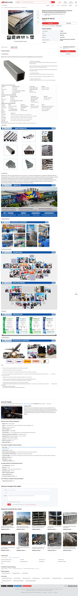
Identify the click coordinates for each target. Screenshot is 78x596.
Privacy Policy (55, 592)
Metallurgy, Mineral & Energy (8, 7)
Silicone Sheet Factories (26, 578)
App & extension (64, 5)
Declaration (50, 592)
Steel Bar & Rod (41, 561)
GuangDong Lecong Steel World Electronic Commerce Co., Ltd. (54, 13)
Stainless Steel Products (62, 561)
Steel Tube (14, 447)
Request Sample (58, 25)
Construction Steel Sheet (46, 578)
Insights (61, 589)
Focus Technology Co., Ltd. (31, 592)
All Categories (4, 5)
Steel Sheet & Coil (61, 559)
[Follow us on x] (70, 585)
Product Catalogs (16, 557)
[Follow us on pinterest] (74, 585)
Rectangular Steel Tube (16, 573)
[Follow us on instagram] (71, 585)
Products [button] (18, 2)
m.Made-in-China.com (41, 590)
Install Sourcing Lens (27, 585)
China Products (22, 589)
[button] (49, 2)
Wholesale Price (45, 589)
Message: (5, 495)
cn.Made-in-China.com (49, 590)
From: (6, 490)
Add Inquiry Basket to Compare (21, 41)
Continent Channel (51, 589)
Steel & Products (17, 7)
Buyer (53, 5)
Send (9, 504)
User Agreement (45, 592)
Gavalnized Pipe (38, 447)
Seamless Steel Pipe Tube (6, 573)
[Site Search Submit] (53, 2)
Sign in (76, 2)
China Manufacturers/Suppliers (30, 589)
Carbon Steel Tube (25, 573)
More (2, 582)
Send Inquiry (50, 23)
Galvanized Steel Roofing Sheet (18, 580)
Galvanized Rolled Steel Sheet (68, 578)
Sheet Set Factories (17, 578)
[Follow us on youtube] (73, 585)
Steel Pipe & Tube (24, 7)
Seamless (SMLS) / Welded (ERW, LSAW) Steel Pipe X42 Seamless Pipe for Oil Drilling (38, 548)
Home (2, 7)
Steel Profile (22, 559)
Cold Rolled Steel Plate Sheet (56, 578)
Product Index (57, 589)
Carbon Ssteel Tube (5, 448)
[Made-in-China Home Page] (7, 2)
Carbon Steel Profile (31, 447)
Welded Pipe (25, 447)
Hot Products (17, 589)
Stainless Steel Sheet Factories (7, 578)
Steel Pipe (10, 447)
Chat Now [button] (69, 23)
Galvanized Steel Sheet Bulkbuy (31, 580)
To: (6, 492)
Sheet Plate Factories (36, 578)
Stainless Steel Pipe (44, 447)
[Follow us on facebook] (68, 585)
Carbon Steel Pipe (19, 447)
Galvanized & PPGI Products (6, 561)
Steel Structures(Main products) (6, 559)
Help (58, 5)
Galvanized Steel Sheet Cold (6, 580)
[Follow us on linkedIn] (76, 585)
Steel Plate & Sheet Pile (23, 561)
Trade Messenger (17, 585)
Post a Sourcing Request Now (30, 504)
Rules (76, 5)
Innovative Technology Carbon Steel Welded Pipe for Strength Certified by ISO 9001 (7, 527)
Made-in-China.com (34, 590)
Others (2, 563)
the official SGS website (26, 403)
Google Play (10, 585)
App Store (4, 585)
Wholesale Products (39, 589)
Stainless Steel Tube (52, 447)
